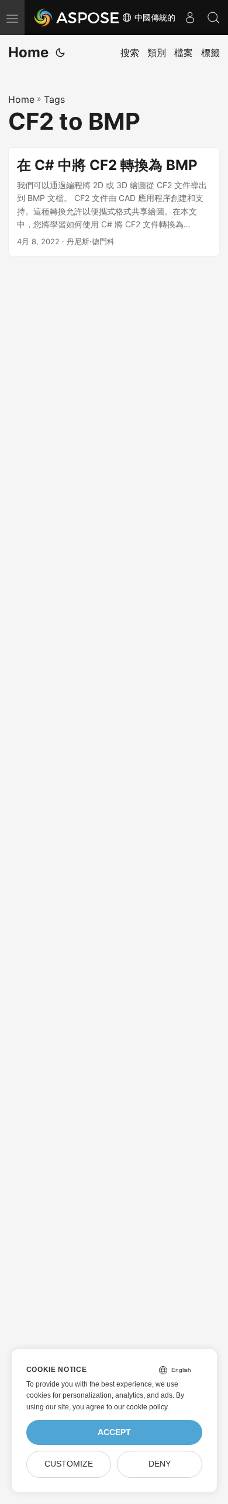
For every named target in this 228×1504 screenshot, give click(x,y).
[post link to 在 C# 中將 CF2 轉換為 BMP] (114, 202)
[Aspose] (77, 17)
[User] (190, 17)
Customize (68, 1464)
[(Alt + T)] (60, 52)
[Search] (213, 17)
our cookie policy (140, 1407)
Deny (159, 1464)
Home (28, 52)
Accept (114, 1432)
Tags (54, 99)
